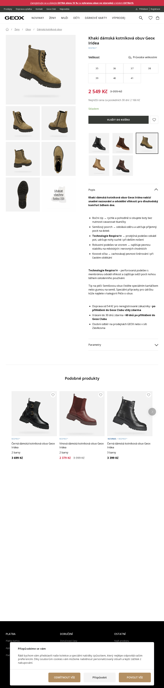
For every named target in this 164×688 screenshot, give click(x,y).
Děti (76, 18)
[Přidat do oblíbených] (53, 394)
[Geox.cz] (14, 18)
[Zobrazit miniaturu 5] (23, 194)
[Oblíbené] (150, 17)
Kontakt (39, 9)
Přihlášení (143, 9)
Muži (64, 18)
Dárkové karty (96, 18)
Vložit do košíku (118, 119)
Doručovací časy (68, 640)
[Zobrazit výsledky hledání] (141, 18)
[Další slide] (152, 412)
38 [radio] (149, 68)
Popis (91, 190)
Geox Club (51, 9)
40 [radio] (114, 78)
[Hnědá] (123, 143)
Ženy (52, 18)
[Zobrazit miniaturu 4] (58, 159)
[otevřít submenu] (58, 19)
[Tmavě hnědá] (123, 165)
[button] (154, 120)
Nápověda (64, 9)
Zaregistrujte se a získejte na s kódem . (82, 2)
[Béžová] (99, 165)
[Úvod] (7, 29)
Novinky (38, 18)
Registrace (155, 9)
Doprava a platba (24, 9)
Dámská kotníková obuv (49, 29)
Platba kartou (13, 640)
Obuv (28, 29)
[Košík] (157, 17)
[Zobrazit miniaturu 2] (58, 123)
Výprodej (118, 18)
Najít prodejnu (121, 640)
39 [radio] (97, 78)
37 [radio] (132, 68)
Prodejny (8, 9)
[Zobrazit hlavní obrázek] (41, 70)
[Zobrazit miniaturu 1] (23, 123)
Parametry (94, 344)
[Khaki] (147, 143)
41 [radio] (132, 78)
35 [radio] (97, 68)
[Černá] (99, 143)
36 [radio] (114, 68)
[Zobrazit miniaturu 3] (23, 159)
